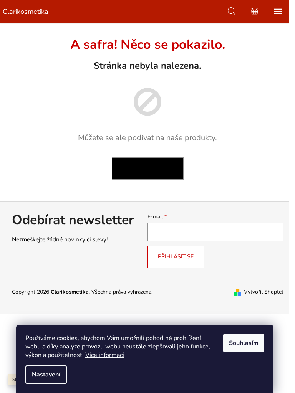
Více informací (104, 355)
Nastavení (46, 374)
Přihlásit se (176, 256)
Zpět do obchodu (147, 168)
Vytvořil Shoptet (263, 292)
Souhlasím (244, 343)
